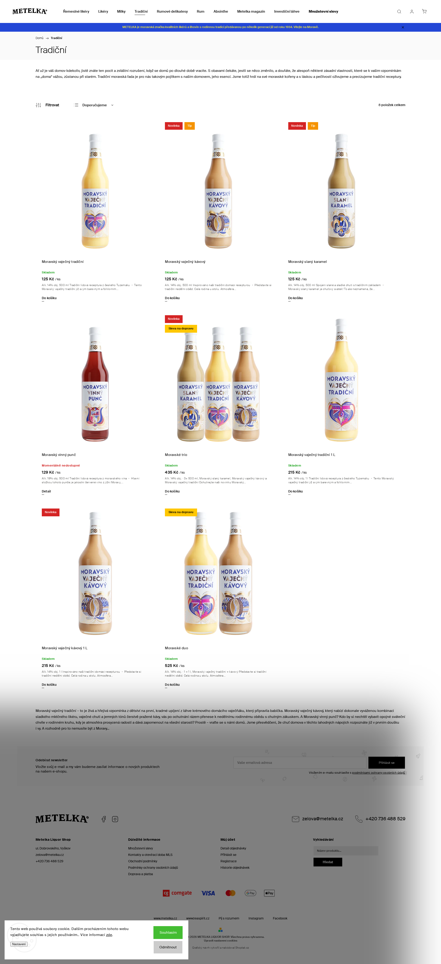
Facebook (103, 819)
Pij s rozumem (229, 918)
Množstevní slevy (140, 848)
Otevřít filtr (47, 105)
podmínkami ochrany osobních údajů (378, 773)
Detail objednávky (233, 848)
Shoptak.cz (242, 948)
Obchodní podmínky (142, 861)
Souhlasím (168, 932)
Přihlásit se (387, 762)
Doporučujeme (94, 105)
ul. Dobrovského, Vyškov (53, 848)
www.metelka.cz (165, 918)
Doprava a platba (140, 874)
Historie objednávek (234, 868)
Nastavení (19, 944)
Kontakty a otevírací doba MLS (150, 855)
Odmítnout (168, 947)
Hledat (328, 862)
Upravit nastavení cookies (220, 940)
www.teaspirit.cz (197, 918)
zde (109, 935)
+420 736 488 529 (385, 819)
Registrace (228, 861)
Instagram (115, 819)
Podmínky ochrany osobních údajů (153, 868)
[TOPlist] (43, 962)
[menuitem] (76, 11)
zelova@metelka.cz (322, 819)
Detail (46, 491)
